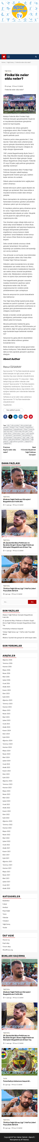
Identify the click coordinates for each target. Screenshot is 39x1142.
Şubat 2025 (6, 720)
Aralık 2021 (6, 848)
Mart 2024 (6, 757)
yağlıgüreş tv (28, 441)
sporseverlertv (8, 437)
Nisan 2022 (6, 835)
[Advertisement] (19, 38)
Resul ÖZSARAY (18, 86)
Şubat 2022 (6, 841)
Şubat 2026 (6, 680)
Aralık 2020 (6, 888)
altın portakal (15, 425)
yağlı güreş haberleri (14, 439)
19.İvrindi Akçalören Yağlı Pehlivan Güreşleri (28, 451)
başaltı (22, 427)
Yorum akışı (7, 947)
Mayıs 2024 (6, 751)
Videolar (5, 917)
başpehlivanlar (18, 429)
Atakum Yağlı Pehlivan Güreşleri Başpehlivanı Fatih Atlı (17, 500)
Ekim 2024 (6, 734)
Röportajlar (6, 911)
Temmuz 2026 (7, 663)
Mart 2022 (6, 838)
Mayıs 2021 (6, 872)
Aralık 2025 (6, 687)
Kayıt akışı (6, 943)
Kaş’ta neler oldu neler (21, 431)
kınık (30, 431)
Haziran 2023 (7, 788)
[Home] (4, 56)
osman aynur (16, 433)
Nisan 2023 (6, 794)
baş (17, 427)
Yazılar (5, 928)
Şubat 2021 (6, 882)
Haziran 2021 (7, 868)
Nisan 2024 (6, 754)
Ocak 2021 (6, 885)
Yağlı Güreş (8, 71)
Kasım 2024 (7, 730)
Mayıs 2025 (6, 710)
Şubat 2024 (6, 761)
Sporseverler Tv (27, 435)
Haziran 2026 (7, 667)
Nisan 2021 (6, 875)
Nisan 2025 (6, 714)
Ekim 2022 (6, 814)
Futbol (5, 904)
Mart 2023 (6, 798)
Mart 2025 (6, 717)
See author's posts (13, 410)
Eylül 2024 (6, 737)
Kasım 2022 (7, 811)
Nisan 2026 (6, 673)
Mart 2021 (6, 878)
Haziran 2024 (7, 747)
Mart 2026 (6, 677)
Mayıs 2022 (6, 831)
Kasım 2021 (7, 851)
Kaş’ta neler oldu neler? (9, 449)
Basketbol (6, 901)
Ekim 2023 (6, 774)
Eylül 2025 (6, 697)
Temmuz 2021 (7, 865)
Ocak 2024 (6, 764)
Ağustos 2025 (7, 700)
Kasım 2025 (7, 690)
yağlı (27, 437)
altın (8, 425)
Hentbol (5, 907)
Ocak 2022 (6, 845)
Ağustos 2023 (7, 781)
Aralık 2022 (6, 808)
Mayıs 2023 (6, 791)
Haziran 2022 (7, 828)
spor (23, 433)
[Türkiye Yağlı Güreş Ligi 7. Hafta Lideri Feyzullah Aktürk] (19, 569)
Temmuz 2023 (7, 784)
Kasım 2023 (7, 771)
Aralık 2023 (6, 767)
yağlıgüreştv (7, 443)
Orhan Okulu (7, 433)
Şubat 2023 (6, 801)
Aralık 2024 (6, 727)
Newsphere (14, 1140)
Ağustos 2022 (7, 821)
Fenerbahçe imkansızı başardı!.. (13, 629)
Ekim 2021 (6, 855)
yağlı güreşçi (25, 439)
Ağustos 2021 (7, 861)
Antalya (12, 427)
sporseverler (17, 435)
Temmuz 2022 (7, 825)
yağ (24, 437)
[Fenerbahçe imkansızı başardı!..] (19, 1062)
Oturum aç (6, 940)
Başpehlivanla (8, 429)
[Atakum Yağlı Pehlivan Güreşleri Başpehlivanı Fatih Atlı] (19, 480)
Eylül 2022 (6, 818)
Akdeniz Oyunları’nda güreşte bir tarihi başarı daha (19, 638)
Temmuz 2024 (7, 744)
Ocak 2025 (6, 724)
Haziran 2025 (7, 707)
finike (25, 429)
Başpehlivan (29, 427)
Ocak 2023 (6, 804)
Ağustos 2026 (7, 660)
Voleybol (6, 921)
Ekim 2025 (6, 693)
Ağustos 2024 (7, 740)
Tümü (4, 914)
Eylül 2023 (6, 777)
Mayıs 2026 (6, 670)
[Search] (36, 57)
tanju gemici (17, 437)
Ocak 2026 (6, 683)
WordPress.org (8, 950)
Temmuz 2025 (7, 704)
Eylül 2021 (6, 858)
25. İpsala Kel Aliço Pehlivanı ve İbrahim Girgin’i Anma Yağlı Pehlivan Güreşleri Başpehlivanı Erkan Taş (18, 545)
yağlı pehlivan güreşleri (16, 441)
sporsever (9, 435)
